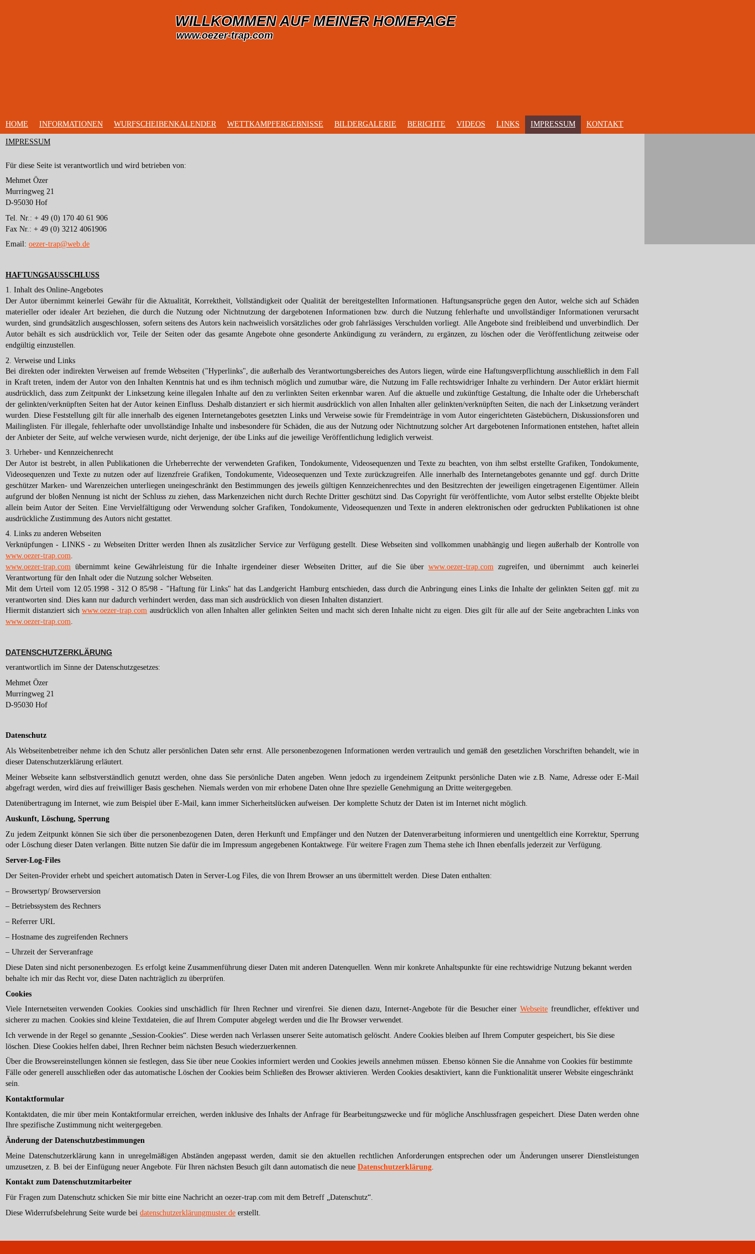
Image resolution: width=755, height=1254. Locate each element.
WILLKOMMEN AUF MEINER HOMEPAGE (315, 21)
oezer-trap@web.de (59, 244)
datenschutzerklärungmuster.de (187, 1213)
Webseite (534, 1009)
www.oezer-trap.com (224, 35)
